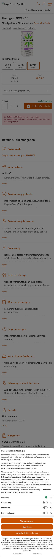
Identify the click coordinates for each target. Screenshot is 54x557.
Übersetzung (6, 502)
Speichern (27, 527)
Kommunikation (7, 513)
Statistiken (5, 508)
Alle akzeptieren (27, 521)
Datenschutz (17, 553)
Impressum (37, 553)
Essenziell (5, 497)
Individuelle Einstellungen (27, 533)
